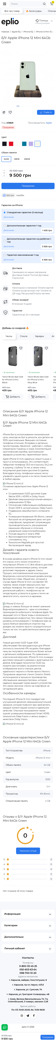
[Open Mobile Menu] (4, 4)
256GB (27, 159)
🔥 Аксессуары (34, 11)
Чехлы (9, 336)
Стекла (23, 336)
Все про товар (12, 11)
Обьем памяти (9, 152)
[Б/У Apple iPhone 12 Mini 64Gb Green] (28, 76)
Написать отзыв (28, 851)
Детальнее (9, 217)
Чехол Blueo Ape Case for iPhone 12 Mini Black (12, 380)
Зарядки (39, 336)
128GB (16, 159)
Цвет (4, 137)
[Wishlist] (10, 112)
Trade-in (47, 112)
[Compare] (3, 112)
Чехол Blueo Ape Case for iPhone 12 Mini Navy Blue (38, 380)
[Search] (44, 4)
